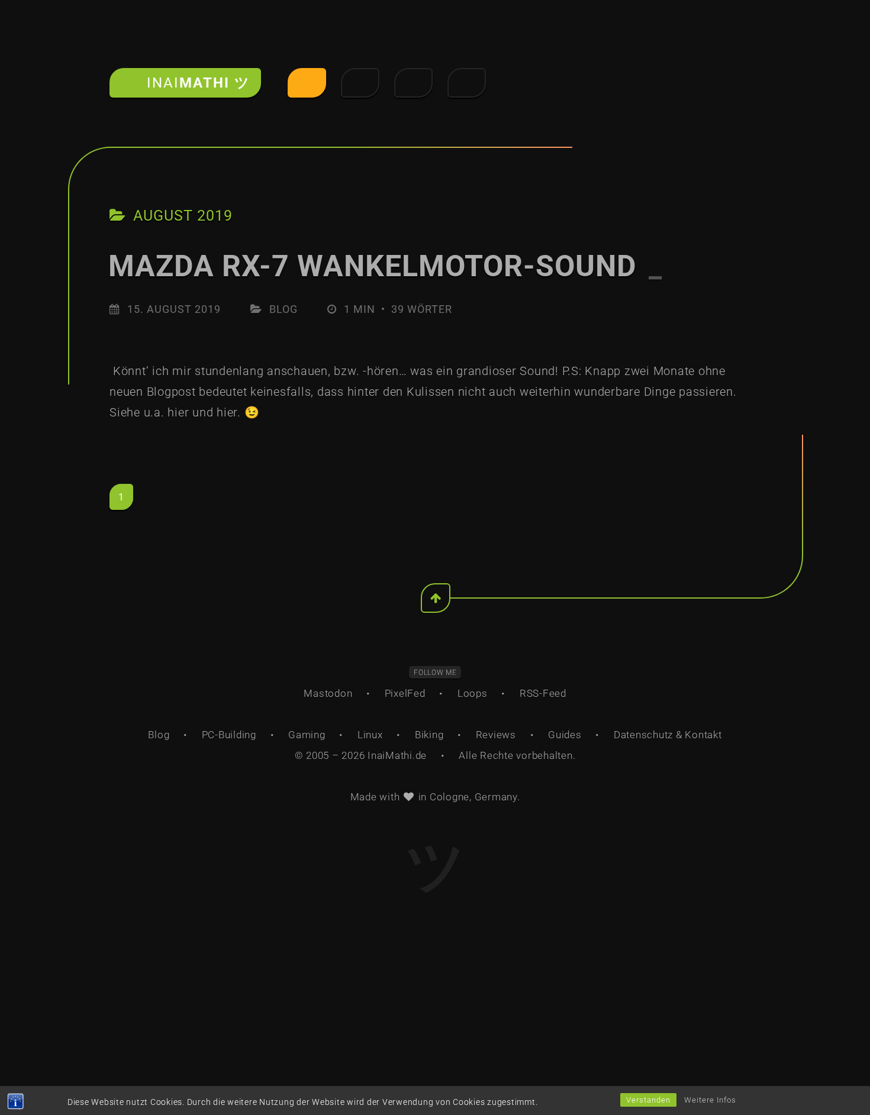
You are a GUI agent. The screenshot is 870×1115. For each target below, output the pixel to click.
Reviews (496, 735)
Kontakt (703, 735)
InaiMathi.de (397, 755)
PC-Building (229, 735)
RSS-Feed (543, 693)
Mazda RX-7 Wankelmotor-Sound (385, 266)
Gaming (307, 735)
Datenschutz (643, 735)
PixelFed (405, 693)
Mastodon (328, 693)
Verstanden (648, 1099)
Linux (370, 735)
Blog (283, 309)
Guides (565, 735)
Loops (472, 693)
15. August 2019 (174, 309)
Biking (429, 735)
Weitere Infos (710, 1099)
